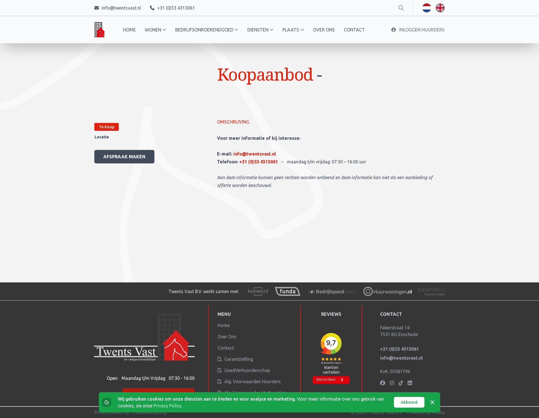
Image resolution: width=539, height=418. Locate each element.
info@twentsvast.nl (254, 153)
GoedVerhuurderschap (246, 370)
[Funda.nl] (287, 291)
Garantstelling (238, 359)
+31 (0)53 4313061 (259, 161)
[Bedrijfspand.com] (332, 291)
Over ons (324, 29)
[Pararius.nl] (432, 291)
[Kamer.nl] (258, 291)
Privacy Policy (167, 405)
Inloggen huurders (421, 29)
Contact (354, 29)
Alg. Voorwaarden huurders (252, 381)
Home (129, 29)
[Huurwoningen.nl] (388, 291)
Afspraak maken (124, 156)
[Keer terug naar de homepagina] (99, 30)
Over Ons (227, 336)
